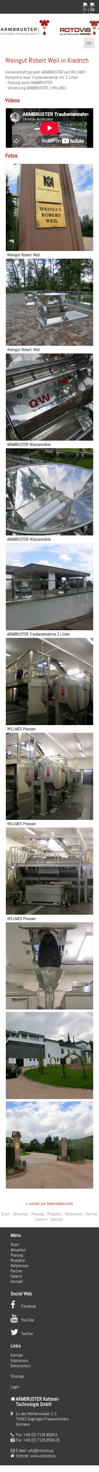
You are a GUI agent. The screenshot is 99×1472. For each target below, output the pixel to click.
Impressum (19, 1360)
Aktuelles (20, 1214)
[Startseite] (25, 35)
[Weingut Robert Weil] (49, 249)
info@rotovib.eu (41, 1450)
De (92, 14)
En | (86, 14)
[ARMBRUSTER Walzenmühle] (49, 439)
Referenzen (74, 1214)
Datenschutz (21, 1365)
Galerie (41, 1219)
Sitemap (17, 1376)
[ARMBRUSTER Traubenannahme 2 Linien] (49, 629)
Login (15, 1387)
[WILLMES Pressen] (49, 723)
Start (5, 1214)
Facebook (28, 1306)
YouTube (27, 1320)
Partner (92, 1214)
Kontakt (57, 1219)
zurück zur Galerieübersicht (49, 1203)
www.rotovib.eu (43, 1456)
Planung (37, 1214)
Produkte (54, 1214)
